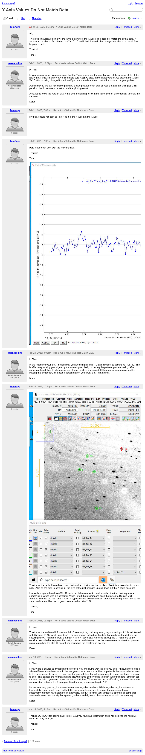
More (136, 27)
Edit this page (135, 750)
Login (130, 3)
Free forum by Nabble (13, 750)
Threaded (36, 18)
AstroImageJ (8, 3)
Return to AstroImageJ (15, 741)
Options (136, 18)
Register (139, 3)
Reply (117, 27)
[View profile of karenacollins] (15, 82)
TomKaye (15, 27)
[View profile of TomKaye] (15, 46)
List (23, 18)
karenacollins (15, 63)
